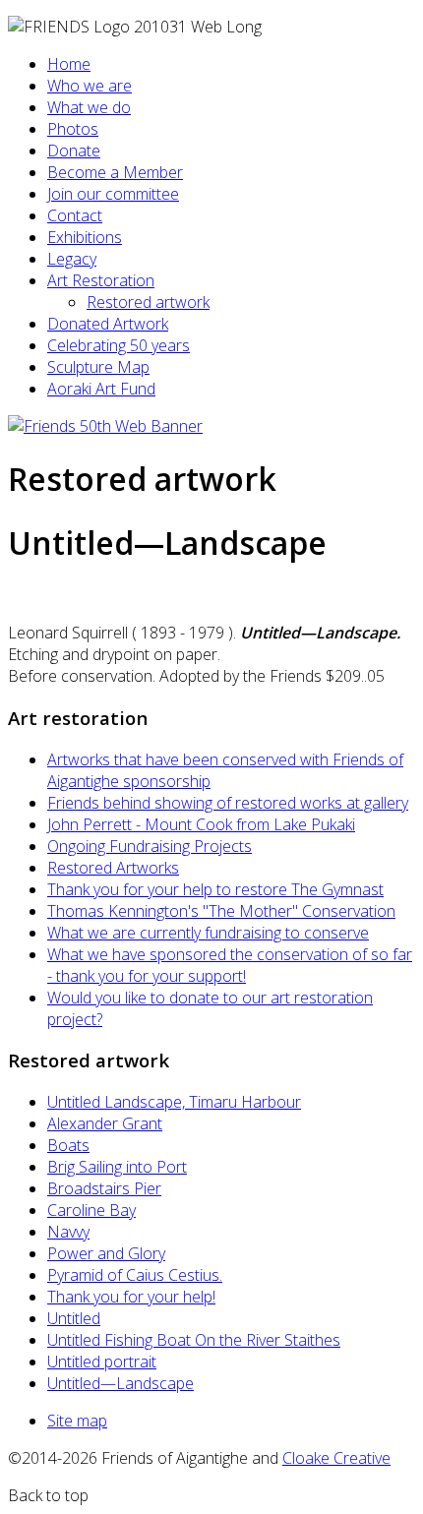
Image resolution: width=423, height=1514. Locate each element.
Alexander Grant (104, 1123)
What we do (89, 107)
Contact (74, 215)
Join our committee (113, 194)
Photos (72, 129)
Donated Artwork (107, 323)
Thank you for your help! (131, 1296)
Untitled (73, 1318)
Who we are (89, 85)
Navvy (68, 1231)
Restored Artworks (113, 867)
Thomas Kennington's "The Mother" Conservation (221, 911)
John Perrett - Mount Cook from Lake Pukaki (201, 824)
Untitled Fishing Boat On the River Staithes (193, 1340)
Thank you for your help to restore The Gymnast (215, 889)
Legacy (71, 259)
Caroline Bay (91, 1210)
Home (69, 64)
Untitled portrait (101, 1361)
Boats (68, 1145)
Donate (73, 150)
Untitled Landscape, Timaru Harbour (174, 1102)
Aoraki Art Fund (101, 388)
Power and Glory (106, 1253)
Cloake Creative (336, 1458)
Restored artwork (148, 302)
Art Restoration (100, 280)
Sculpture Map (98, 367)
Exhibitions (84, 237)
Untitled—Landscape (120, 1383)
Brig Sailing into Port (117, 1167)
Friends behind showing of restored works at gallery (227, 803)
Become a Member (115, 172)
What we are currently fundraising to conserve (208, 932)
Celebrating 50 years (118, 345)
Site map (77, 1420)
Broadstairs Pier (104, 1188)
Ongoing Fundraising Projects (149, 846)
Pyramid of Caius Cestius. (134, 1275)
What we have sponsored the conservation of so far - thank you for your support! (229, 965)
